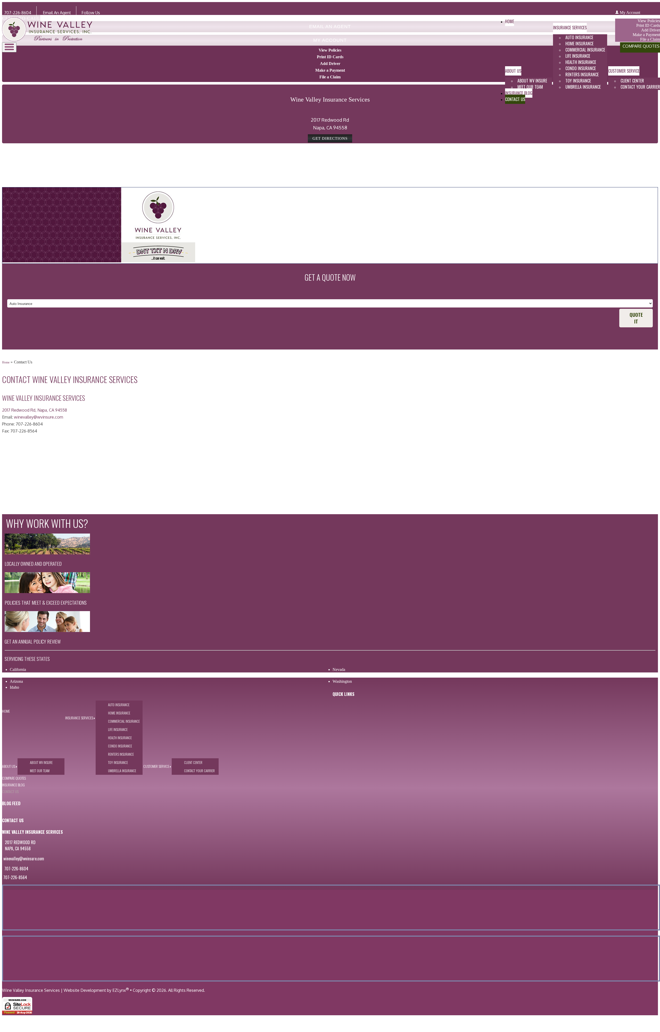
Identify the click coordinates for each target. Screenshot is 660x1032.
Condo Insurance (580, 68)
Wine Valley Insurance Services (31, 990)
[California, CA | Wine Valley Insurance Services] (47, 40)
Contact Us (515, 99)
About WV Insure (532, 81)
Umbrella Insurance (583, 87)
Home (509, 21)
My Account (630, 12)
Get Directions (330, 138)
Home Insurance (579, 43)
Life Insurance (577, 56)
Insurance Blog (518, 93)
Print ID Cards (330, 57)
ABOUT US (513, 71)
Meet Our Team (530, 87)
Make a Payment (330, 70)
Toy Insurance (578, 81)
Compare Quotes (14, 778)
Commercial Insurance (585, 50)
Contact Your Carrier (199, 770)
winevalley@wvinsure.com (38, 417)
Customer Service (623, 71)
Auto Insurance (579, 37)
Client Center (632, 81)
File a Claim (330, 77)
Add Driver (330, 63)
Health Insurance (580, 62)
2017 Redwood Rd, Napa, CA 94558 (34, 410)
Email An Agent (56, 12)
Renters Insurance (582, 74)
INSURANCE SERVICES (570, 27)
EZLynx (119, 990)
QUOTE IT (636, 318)
